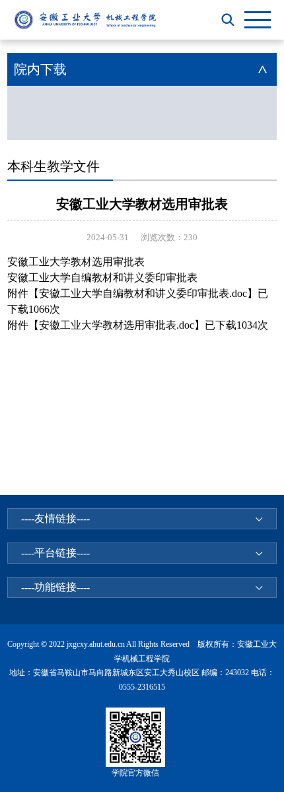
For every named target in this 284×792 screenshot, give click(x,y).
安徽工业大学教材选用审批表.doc (116, 325)
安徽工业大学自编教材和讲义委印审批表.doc (143, 293)
